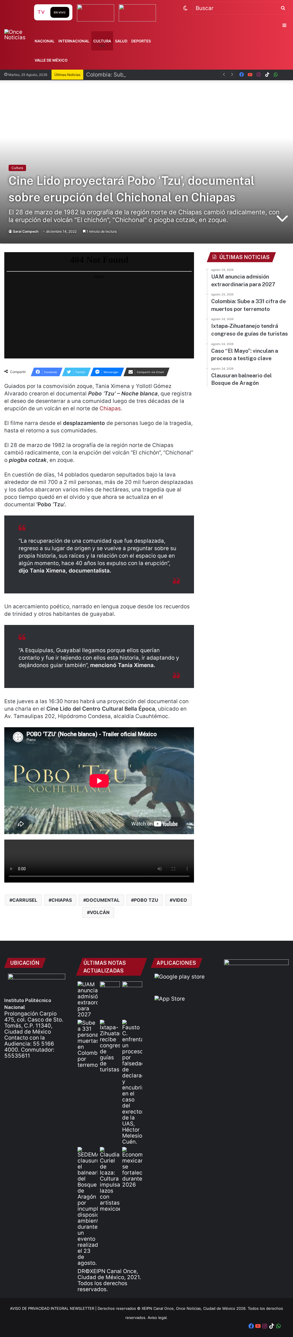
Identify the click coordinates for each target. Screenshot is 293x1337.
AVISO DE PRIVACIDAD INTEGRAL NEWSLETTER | (54, 1308)
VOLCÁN (100, 912)
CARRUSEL (24, 900)
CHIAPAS (62, 900)
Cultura (102, 41)
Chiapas (110, 408)
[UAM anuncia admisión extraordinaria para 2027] (88, 999)
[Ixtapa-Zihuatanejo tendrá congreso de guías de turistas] (110, 1046)
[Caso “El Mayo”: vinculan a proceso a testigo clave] (132, 1082)
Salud (121, 41)
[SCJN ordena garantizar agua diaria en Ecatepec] (110, 987)
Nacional (44, 41)
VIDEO (180, 900)
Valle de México (51, 60)
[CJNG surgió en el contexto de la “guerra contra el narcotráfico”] (132, 987)
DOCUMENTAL (103, 900)
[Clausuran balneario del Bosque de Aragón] (88, 1206)
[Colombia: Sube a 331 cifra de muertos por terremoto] (88, 1044)
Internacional (73, 41)
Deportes (141, 41)
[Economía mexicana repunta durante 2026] (132, 1167)
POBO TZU (146, 900)
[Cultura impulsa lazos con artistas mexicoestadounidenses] (110, 1179)
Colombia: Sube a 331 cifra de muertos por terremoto (154, 74)
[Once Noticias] (18, 34)
